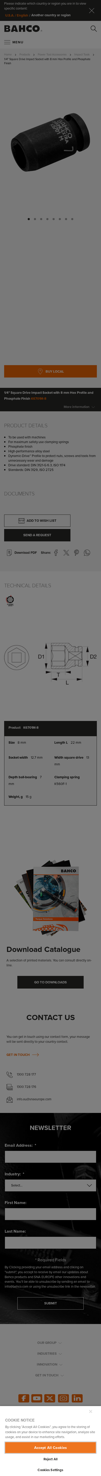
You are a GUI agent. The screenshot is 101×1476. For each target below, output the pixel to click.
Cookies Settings (50, 1469)
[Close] (90, 1411)
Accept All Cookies (50, 1447)
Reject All (50, 1459)
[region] (50, 1441)
